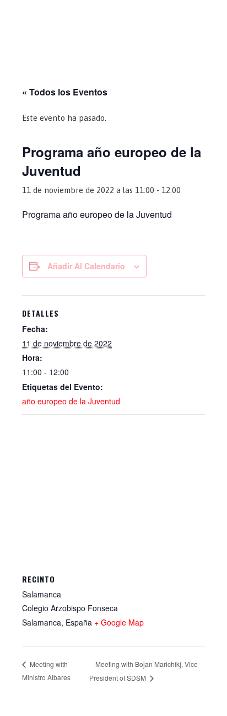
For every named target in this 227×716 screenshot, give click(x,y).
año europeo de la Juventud (71, 401)
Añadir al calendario (86, 265)
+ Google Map (119, 622)
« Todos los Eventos (64, 92)
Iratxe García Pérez (114, 18)
